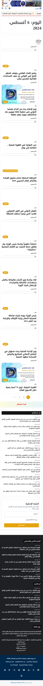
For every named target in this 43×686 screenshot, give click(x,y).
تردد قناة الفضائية (20, 662)
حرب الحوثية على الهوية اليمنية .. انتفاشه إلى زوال (21, 146)
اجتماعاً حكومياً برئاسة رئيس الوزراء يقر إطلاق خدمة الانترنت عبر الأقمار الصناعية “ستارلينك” (19, 246)
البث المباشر (21, 404)
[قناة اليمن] (22, 3)
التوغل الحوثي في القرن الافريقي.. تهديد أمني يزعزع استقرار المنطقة (21, 212)
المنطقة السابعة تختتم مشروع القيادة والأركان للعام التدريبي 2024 (19, 179)
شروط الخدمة (14, 665)
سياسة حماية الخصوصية (26, 665)
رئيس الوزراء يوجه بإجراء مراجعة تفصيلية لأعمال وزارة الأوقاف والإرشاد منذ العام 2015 (19, 318)
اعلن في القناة (10, 662)
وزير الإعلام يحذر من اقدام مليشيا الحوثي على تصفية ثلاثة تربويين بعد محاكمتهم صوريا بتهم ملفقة (20, 111)
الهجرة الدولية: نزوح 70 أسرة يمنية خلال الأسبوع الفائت (21, 388)
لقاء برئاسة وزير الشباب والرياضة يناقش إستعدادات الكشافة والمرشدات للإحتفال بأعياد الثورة (19, 282)
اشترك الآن (21, 525)
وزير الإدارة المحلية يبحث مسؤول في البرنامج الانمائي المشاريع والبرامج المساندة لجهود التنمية (20, 354)
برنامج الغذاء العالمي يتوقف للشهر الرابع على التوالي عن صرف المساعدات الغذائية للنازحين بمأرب (19, 76)
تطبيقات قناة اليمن (32, 662)
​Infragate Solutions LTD (17, 683)
